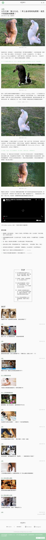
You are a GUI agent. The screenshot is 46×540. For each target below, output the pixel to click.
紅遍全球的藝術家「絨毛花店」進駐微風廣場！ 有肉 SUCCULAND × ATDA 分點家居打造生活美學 (24, 285)
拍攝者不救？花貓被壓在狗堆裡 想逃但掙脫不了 (13, 319)
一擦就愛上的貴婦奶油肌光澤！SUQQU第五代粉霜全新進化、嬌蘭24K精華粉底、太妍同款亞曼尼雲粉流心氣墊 (24, 292)
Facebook (29, 526)
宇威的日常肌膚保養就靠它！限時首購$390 (12, 387)
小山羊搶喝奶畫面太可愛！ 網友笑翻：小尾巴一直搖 (14, 439)
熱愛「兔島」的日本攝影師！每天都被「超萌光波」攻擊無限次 (19, 150)
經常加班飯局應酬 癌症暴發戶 (8, 490)
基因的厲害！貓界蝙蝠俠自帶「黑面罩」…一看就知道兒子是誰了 (17, 456)
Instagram (38, 526)
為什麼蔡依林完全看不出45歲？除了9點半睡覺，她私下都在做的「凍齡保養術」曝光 (24, 274)
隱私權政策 (23, 534)
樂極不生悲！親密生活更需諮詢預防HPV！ (12, 370)
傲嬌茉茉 (12, 15)
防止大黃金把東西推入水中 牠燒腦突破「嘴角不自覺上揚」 (23, 298)
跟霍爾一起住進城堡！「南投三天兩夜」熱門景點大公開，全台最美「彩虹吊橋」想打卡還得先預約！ (23, 234)
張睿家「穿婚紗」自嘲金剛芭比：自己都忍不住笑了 (23, 279)
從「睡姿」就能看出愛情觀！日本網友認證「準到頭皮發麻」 (18, 241)
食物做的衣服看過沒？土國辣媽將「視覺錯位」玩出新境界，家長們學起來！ (22, 247)
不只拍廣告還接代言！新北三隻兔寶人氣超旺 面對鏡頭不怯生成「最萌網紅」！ (23, 61)
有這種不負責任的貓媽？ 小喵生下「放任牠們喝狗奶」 (15, 422)
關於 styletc (9, 526)
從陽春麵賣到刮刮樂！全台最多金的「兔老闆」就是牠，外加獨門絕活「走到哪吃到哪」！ (23, 238)
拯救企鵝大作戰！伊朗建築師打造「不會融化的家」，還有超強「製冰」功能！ (23, 244)
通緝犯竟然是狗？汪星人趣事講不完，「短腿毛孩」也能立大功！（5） (19, 353)
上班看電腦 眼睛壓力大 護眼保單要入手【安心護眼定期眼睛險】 (17, 473)
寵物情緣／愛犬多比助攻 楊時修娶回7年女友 (13, 405)
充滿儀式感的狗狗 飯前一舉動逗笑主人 (11, 507)
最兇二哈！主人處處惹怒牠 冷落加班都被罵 (12, 336)
